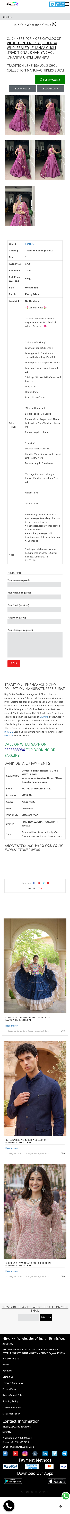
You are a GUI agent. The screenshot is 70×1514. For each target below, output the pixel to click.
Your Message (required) (20, 630)
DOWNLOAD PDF (51, 89)
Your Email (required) (18, 605)
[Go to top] (61, 1506)
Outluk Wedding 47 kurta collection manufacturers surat (26, 1141)
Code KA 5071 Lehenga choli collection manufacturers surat (27, 1018)
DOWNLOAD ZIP (23, 89)
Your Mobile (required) (19, 592)
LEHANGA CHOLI (43, 48)
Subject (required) (16, 617)
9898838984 (14, 750)
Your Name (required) (18, 580)
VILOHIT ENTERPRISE (24, 43)
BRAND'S (42, 57)
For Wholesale (51, 79)
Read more (11, 1025)
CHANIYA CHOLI (20, 57)
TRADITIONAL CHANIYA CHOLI (31, 53)
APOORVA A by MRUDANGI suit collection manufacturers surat (28, 1264)
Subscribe (46, 1317)
